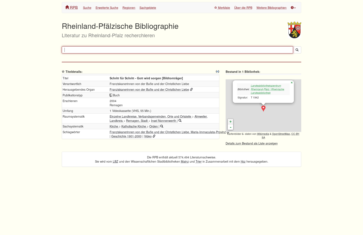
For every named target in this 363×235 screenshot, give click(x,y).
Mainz (185, 161)
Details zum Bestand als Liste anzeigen (252, 143)
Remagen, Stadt (137, 120)
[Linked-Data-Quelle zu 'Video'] (154, 136)
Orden (154, 126)
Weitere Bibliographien (271, 7)
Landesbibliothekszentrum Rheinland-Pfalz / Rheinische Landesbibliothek (267, 89)
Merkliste (223, 7)
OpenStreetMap (281, 133)
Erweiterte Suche (107, 7)
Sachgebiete (147, 7)
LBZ (115, 161)
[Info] (293, 7)
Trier (199, 161)
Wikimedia (263, 133)
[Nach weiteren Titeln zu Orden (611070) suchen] (161, 126)
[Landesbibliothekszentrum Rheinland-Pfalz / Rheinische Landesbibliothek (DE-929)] (263, 109)
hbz (243, 161)
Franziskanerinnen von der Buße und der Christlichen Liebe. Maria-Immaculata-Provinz (168, 132)
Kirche (114, 126)
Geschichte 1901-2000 (126, 136)
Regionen (128, 7)
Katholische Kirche (134, 126)
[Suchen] (297, 49)
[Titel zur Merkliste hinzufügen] (63, 71)
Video (148, 136)
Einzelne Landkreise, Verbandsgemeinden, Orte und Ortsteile (151, 116)
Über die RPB (243, 7)
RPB (73, 7)
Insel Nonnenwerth (164, 120)
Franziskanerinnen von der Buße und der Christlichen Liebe (149, 89)
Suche (87, 7)
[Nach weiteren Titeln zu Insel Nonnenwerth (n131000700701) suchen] (180, 120)
